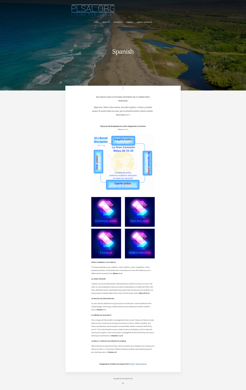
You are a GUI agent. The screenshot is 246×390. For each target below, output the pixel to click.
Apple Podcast (141, 364)
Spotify (132, 364)
